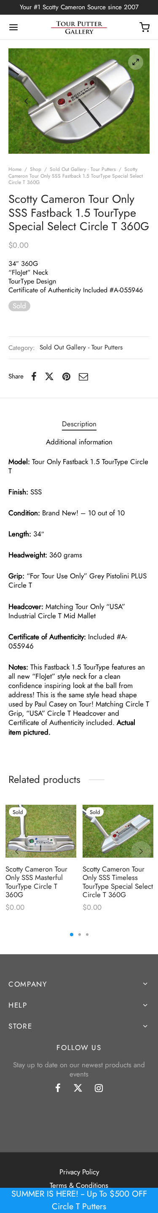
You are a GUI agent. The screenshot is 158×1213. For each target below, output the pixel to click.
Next (131, 101)
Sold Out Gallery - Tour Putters (83, 169)
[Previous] (17, 851)
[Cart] (144, 27)
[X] (49, 376)
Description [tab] (79, 424)
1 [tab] (71, 934)
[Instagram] (99, 1089)
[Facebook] (34, 376)
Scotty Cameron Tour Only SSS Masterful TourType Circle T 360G (36, 882)
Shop (35, 169)
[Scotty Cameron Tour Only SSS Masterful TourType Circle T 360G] (40, 831)
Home (14, 169)
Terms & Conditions (79, 1185)
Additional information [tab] (79, 442)
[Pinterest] (66, 376)
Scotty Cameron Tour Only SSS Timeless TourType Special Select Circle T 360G (118, 882)
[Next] (141, 851)
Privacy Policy (79, 1172)
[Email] (83, 376)
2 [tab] (79, 934)
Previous (26, 101)
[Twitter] (78, 1089)
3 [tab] (87, 934)
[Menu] (13, 27)
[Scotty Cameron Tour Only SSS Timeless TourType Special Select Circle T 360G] (118, 831)
